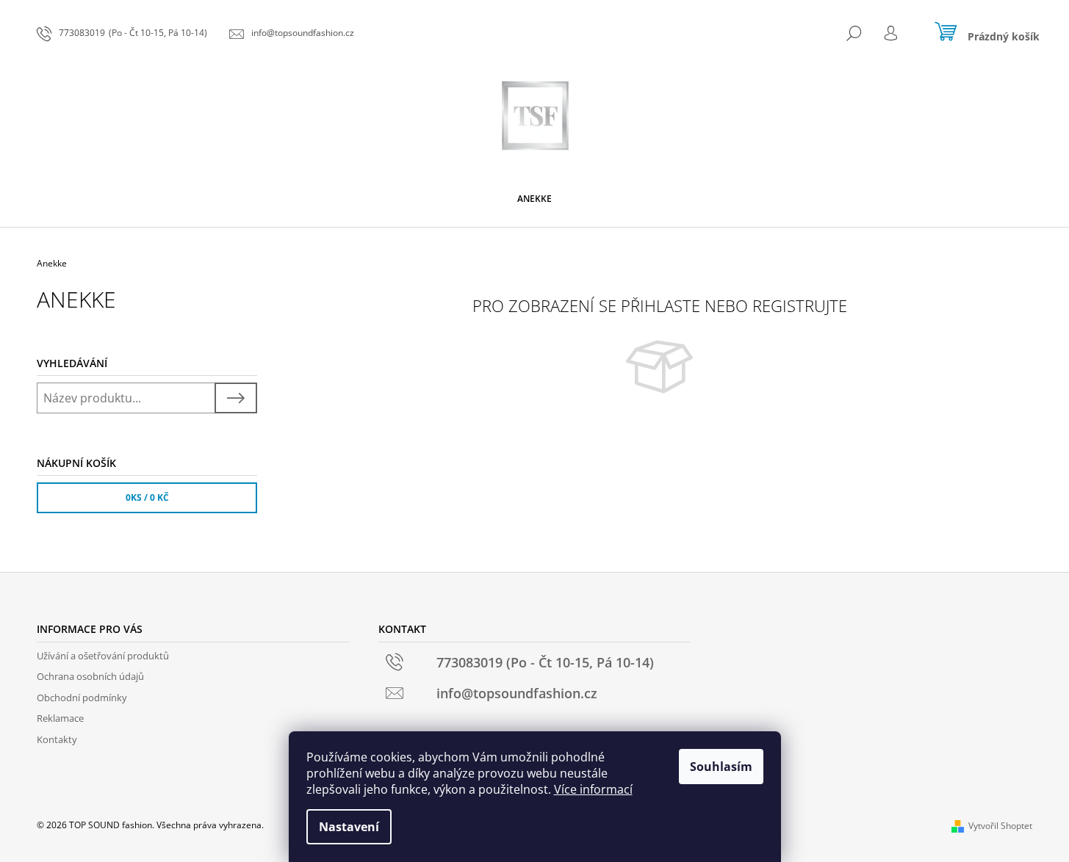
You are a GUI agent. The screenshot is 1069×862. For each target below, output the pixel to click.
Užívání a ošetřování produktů (103, 655)
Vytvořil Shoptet (1000, 825)
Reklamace (60, 718)
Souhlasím (721, 766)
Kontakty (57, 739)
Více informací (593, 789)
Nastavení (349, 827)
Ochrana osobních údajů (90, 676)
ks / (147, 497)
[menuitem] (534, 199)
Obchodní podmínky (82, 697)
